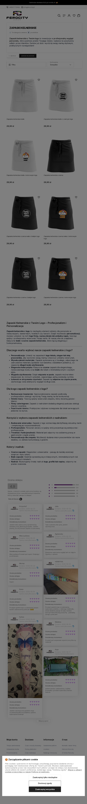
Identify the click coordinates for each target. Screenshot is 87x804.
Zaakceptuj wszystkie (45, 789)
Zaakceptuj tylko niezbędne (45, 777)
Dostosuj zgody (45, 783)
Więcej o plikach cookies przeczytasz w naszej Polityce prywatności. (43, 771)
